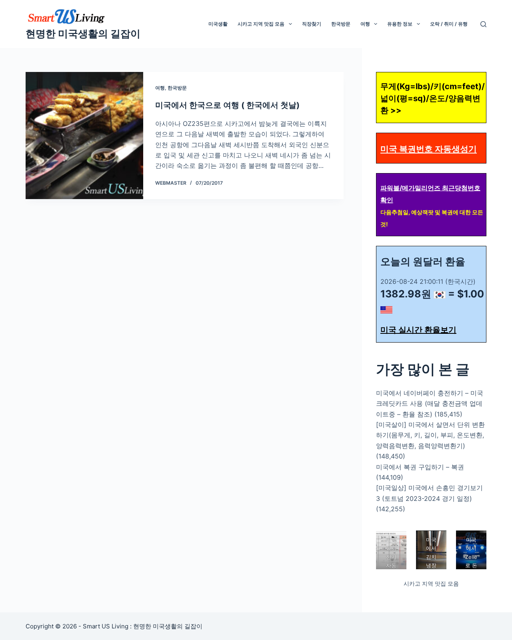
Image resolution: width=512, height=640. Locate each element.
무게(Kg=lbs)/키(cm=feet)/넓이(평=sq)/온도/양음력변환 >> (432, 98)
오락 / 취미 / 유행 (449, 24)
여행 (365, 24)
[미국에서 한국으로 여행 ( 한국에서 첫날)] (84, 135)
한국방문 (340, 24)
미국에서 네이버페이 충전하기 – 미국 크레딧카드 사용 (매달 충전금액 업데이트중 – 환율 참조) (429, 403)
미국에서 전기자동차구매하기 (391, 565)
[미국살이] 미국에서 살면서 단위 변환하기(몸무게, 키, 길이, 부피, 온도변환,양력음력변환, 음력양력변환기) (430, 435)
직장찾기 (311, 24)
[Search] (483, 24)
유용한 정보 (399, 24)
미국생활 (218, 24)
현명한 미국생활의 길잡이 (83, 34)
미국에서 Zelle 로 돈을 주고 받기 (471, 565)
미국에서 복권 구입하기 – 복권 (420, 467)
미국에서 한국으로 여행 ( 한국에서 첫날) (227, 105)
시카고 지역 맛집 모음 (261, 24)
